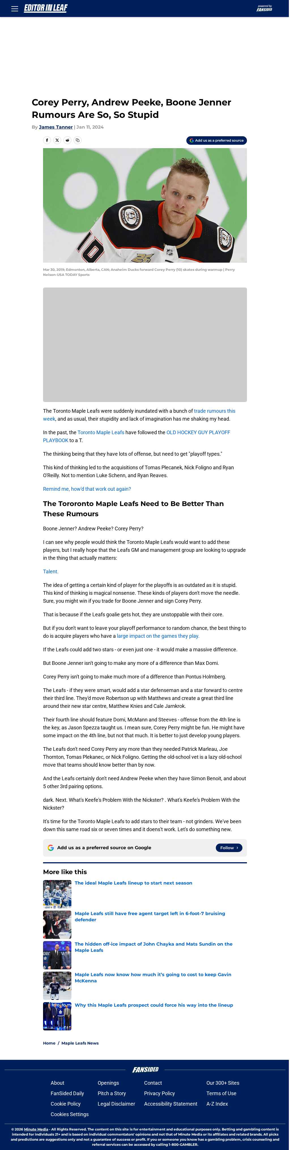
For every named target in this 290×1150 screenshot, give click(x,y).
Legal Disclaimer (116, 1104)
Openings (108, 1083)
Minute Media (36, 1129)
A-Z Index (217, 1104)
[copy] (78, 140)
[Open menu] (14, 8)
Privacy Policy (159, 1093)
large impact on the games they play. (158, 636)
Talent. (51, 571)
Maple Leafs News (80, 1043)
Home (49, 1043)
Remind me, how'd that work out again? (87, 489)
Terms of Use (221, 1093)
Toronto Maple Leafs (100, 432)
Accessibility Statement (170, 1104)
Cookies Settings (70, 1114)
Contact (153, 1083)
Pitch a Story (112, 1093)
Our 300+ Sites (222, 1083)
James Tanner (56, 127)
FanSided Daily (67, 1093)
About (57, 1083)
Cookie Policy (66, 1104)
